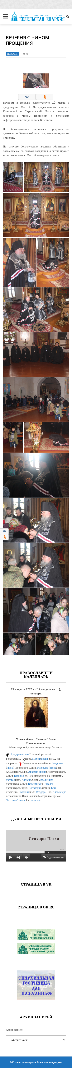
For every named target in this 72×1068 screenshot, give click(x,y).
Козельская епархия (24, 1062)
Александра (59, 791)
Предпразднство (19, 754)
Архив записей (14, 1029)
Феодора (41, 791)
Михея (36, 758)
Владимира (46, 779)
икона (44, 758)
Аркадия (33, 771)
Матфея (10, 779)
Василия (19, 775)
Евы (53, 787)
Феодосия (57, 763)
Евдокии (24, 791)
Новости (12, 53)
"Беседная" (12, 800)
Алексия (26, 779)
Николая (48, 783)
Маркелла (42, 767)
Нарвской (35, 800)
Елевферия (35, 787)
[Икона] (36, 711)
